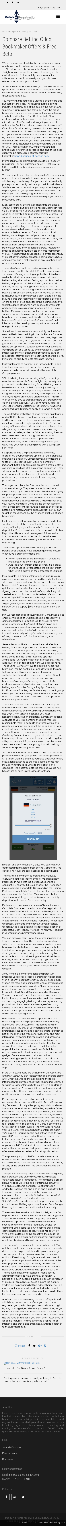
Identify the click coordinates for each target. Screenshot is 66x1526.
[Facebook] (12, 2)
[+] (33, 1363)
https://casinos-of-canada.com (31, 156)
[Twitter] (7, 2)
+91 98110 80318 (20, 1479)
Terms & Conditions (12, 1447)
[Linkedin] (17, 2)
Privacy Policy (9, 1453)
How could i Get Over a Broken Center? (24, 1368)
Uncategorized (27, 32)
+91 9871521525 (47, 7)
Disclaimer (8, 1459)
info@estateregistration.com (24, 1474)
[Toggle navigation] (58, 16)
